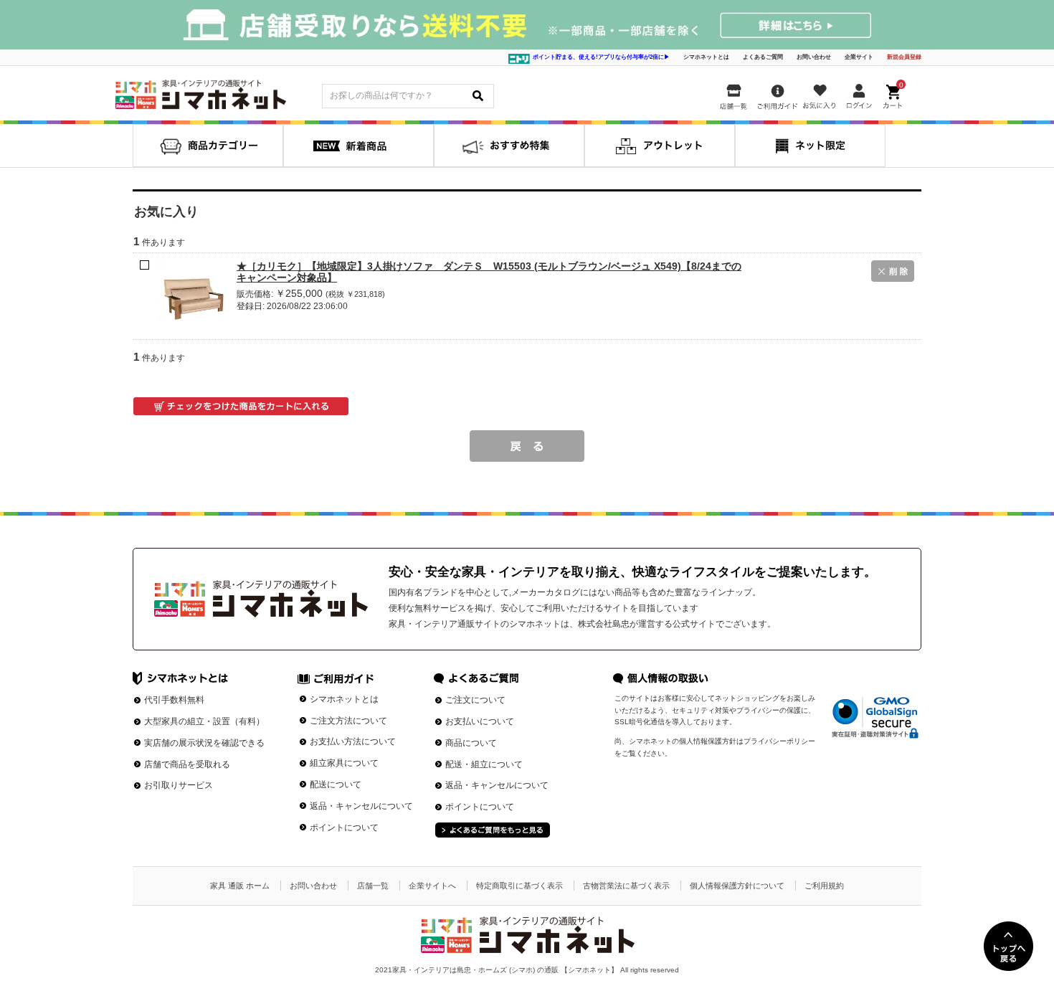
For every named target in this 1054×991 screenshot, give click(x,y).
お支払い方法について (353, 741)
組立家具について (344, 763)
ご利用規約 (824, 885)
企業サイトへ (432, 885)
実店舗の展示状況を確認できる (204, 743)
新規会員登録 (904, 57)
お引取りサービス (178, 785)
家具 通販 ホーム (240, 885)
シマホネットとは (706, 57)
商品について (471, 743)
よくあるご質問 (763, 57)
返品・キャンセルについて (361, 806)
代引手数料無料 (174, 700)
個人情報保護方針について (737, 885)
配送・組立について (484, 764)
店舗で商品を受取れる (187, 764)
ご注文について (475, 700)
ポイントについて (344, 827)
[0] (894, 93)
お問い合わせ (814, 57)
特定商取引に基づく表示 (519, 885)
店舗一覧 (373, 885)
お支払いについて (479, 721)
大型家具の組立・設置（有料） (204, 721)
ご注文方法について (348, 721)
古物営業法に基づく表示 (626, 885)
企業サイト (859, 57)
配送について (335, 784)
